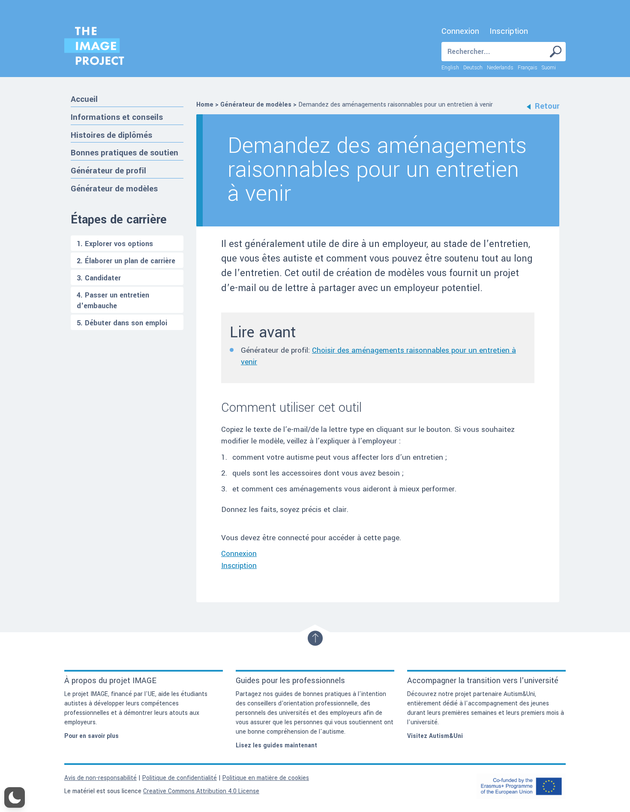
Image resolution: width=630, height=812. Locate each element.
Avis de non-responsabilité (100, 778)
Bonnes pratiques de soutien (124, 152)
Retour (547, 106)
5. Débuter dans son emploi (122, 323)
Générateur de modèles (114, 188)
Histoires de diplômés (111, 135)
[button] (14, 797)
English (450, 67)
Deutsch (473, 67)
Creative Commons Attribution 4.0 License (201, 791)
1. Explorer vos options (115, 244)
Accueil (84, 99)
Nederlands (500, 67)
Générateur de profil (108, 170)
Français (527, 67)
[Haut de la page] (315, 638)
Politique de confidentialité (179, 778)
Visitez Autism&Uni (435, 736)
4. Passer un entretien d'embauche (113, 300)
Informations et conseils (117, 117)
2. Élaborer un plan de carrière (126, 261)
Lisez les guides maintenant (276, 745)
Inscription (508, 31)
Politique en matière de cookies (265, 778)
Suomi (549, 67)
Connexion (460, 31)
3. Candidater (99, 278)
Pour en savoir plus (91, 736)
